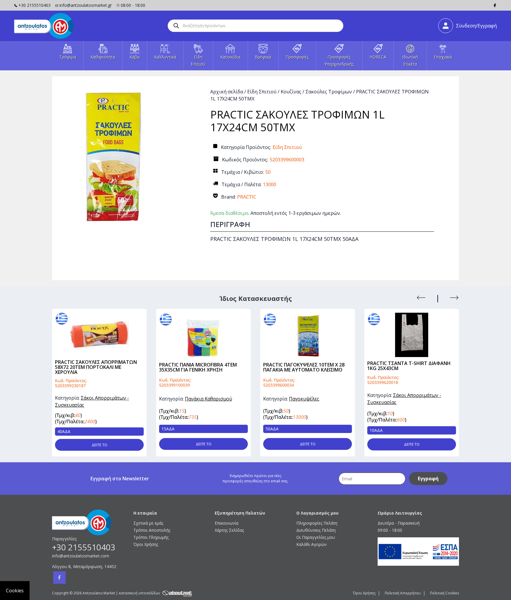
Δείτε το (100, 443)
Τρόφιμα (67, 57)
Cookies (15, 590)
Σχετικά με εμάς (148, 523)
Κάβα (135, 57)
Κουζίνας (291, 91)
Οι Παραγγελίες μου (315, 537)
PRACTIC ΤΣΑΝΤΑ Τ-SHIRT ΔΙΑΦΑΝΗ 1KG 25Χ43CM (305, 366)
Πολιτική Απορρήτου (403, 593)
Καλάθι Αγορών (311, 544)
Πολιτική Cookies (444, 593)
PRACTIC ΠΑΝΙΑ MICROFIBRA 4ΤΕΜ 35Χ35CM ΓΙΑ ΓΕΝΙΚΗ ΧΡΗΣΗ (94, 367)
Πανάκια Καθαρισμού (105, 398)
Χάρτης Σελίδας (229, 530)
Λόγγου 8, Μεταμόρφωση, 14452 (84, 566)
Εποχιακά (443, 57)
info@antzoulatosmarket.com (80, 556)
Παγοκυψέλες (200, 398)
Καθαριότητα (102, 57)
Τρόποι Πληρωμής (151, 537)
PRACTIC (246, 197)
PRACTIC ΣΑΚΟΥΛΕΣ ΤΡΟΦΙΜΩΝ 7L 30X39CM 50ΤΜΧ (407, 367)
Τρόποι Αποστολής (151, 530)
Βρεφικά (263, 57)
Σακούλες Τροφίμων (328, 91)
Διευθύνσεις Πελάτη (316, 530)
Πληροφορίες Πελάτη (316, 523)
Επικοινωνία (226, 523)
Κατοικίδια (230, 57)
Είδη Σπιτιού (261, 91)
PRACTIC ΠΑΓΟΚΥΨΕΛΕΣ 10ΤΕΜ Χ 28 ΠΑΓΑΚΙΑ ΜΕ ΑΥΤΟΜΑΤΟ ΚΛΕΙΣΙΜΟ (200, 367)
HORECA (378, 57)
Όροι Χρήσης (145, 544)
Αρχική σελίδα (226, 91)
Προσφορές (297, 57)
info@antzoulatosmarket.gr (85, 5)
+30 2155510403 (34, 5)
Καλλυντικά (165, 57)
